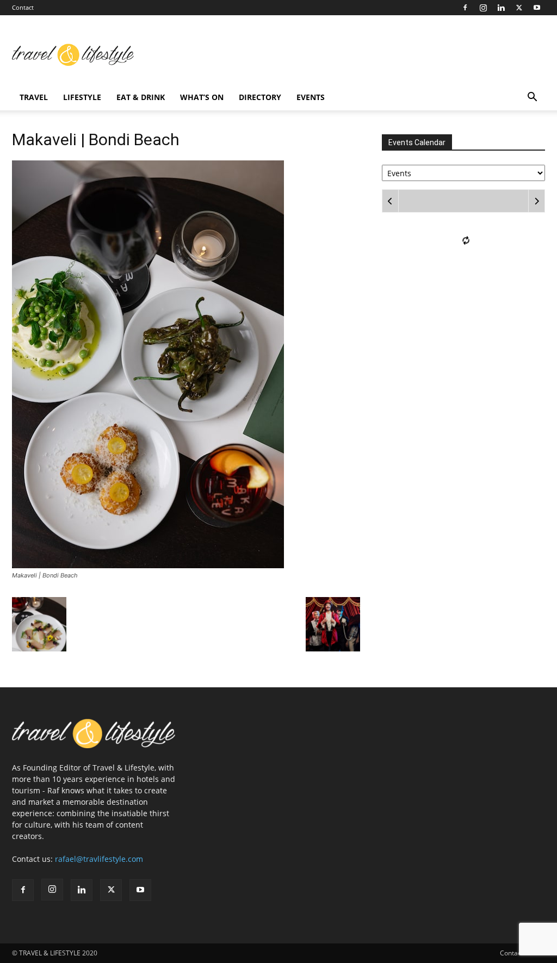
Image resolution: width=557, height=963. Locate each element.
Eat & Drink (140, 97)
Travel (34, 97)
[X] (519, 7)
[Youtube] (537, 7)
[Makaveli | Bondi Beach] (148, 565)
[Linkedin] (501, 7)
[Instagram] (483, 7)
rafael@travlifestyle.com (99, 859)
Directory (260, 97)
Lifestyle (82, 97)
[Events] (463, 172)
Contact (23, 7)
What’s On (202, 97)
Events (310, 97)
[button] (532, 98)
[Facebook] (465, 7)
